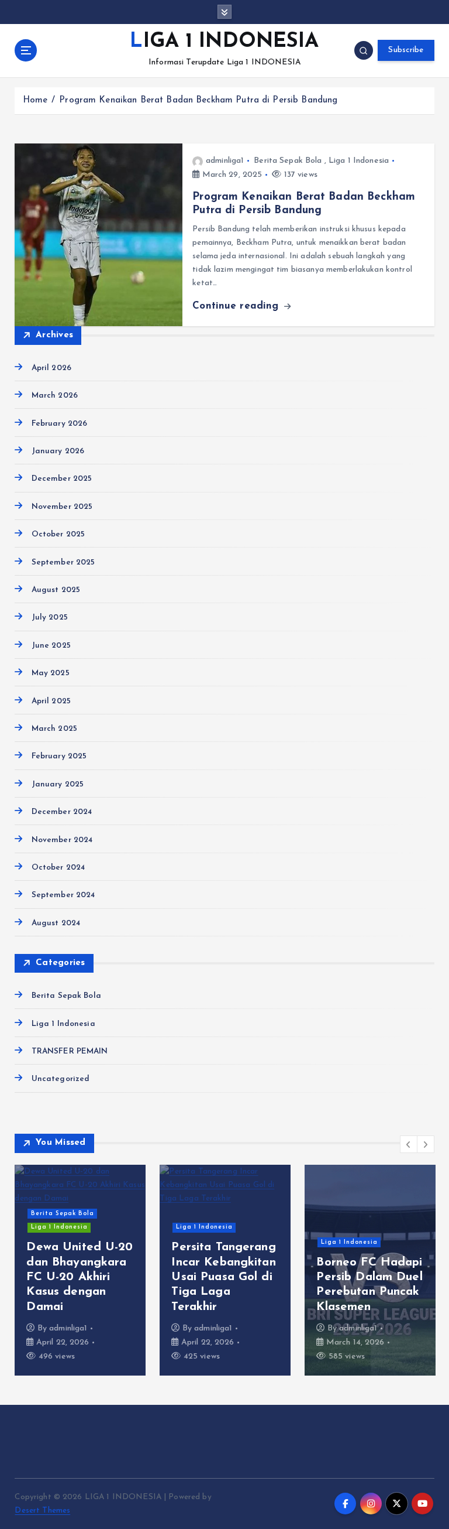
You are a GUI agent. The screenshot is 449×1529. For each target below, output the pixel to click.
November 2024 (62, 840)
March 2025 (54, 729)
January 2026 (58, 451)
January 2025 (58, 784)
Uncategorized (60, 1079)
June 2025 (51, 645)
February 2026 (59, 423)
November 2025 (62, 507)
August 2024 (56, 923)
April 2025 (51, 701)
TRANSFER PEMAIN (70, 1051)
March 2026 (55, 395)
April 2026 (51, 368)
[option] (80, 1270)
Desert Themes (42, 1510)
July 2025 (49, 617)
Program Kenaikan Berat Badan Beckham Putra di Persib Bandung (198, 100)
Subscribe (405, 50)
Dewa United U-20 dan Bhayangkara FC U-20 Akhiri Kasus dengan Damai (79, 1277)
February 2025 (59, 756)
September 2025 (63, 562)
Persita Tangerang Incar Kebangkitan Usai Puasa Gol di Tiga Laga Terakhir (223, 1277)
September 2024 (63, 895)
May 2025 (50, 673)
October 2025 (58, 534)
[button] (408, 1144)
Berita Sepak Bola (288, 160)
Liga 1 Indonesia (359, 160)
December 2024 (62, 812)
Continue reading (237, 306)
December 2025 (62, 479)
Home (35, 100)
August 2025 (56, 590)
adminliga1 (225, 160)
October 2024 (58, 867)
